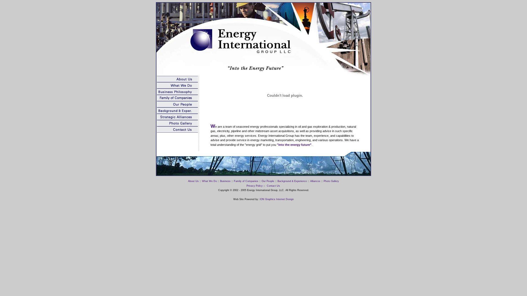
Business (225, 181)
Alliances (315, 181)
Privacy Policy (254, 185)
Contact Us (273, 185)
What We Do (209, 181)
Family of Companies (246, 181)
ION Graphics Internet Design (277, 199)
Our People (268, 181)
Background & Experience (292, 181)
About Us (193, 181)
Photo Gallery (331, 181)
